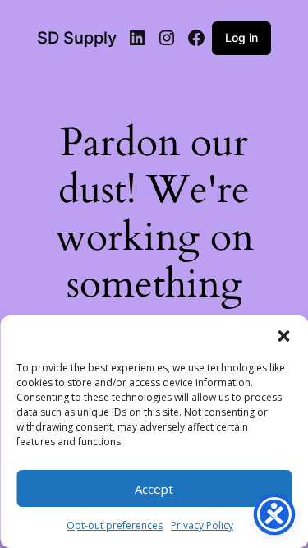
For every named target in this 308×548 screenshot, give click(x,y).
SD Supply (77, 38)
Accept (154, 489)
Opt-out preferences (115, 525)
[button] (283, 336)
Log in (241, 37)
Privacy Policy (202, 525)
